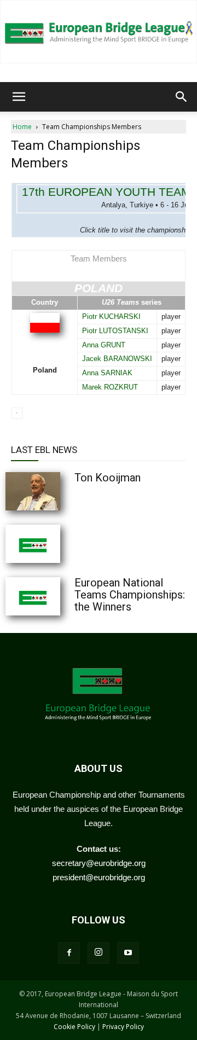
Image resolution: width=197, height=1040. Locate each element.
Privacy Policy (123, 1026)
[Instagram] (98, 953)
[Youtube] (128, 953)
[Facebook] (69, 953)
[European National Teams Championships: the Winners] (60, 596)
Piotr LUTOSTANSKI (115, 331)
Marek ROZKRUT (110, 387)
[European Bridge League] (98, 31)
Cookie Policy (74, 1026)
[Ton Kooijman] (60, 491)
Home (22, 126)
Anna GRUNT (103, 345)
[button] (18, 97)
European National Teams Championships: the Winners (129, 594)
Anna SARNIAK (107, 373)
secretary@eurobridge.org (99, 863)
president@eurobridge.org (99, 877)
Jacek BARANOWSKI (117, 359)
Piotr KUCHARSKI (111, 316)
